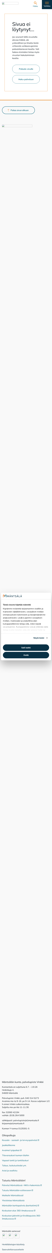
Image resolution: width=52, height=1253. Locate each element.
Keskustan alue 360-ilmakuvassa (18, 1210)
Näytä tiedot (38, 638)
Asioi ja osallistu (9, 1170)
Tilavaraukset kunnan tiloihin (15, 1155)
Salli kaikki (26, 648)
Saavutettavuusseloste (13, 1249)
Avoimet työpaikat (12, 1150)
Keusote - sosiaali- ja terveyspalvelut (20, 1140)
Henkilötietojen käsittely (13, 1244)
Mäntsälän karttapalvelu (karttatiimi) (20, 1205)
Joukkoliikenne (8, 1145)
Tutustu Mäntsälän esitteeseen (17, 1190)
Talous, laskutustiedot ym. (14, 1165)
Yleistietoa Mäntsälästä (13, 1200)
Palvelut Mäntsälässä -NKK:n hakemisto (22, 1185)
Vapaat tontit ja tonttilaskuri (15, 1160)
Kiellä (26, 655)
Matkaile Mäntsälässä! (12, 1195)
